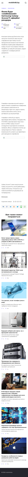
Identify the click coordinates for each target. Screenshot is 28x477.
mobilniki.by (14, 2)
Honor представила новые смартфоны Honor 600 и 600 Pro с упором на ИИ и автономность (12, 239)
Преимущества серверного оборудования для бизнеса (10, 362)
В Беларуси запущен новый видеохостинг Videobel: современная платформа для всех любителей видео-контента (13, 394)
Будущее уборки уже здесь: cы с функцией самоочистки (12, 331)
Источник (4, 196)
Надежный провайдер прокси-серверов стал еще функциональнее (14, 426)
